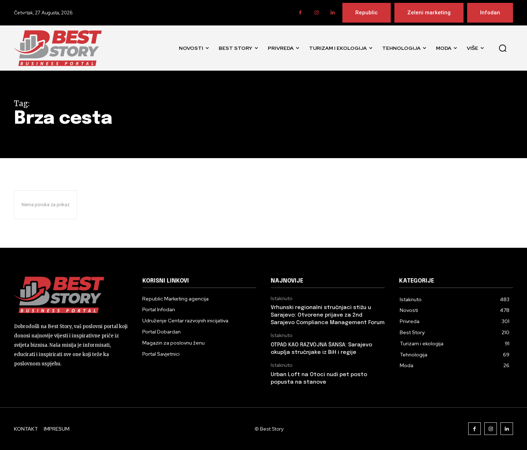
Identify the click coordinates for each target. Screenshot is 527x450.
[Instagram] (316, 12)
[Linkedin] (332, 12)
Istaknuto (282, 298)
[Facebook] (300, 12)
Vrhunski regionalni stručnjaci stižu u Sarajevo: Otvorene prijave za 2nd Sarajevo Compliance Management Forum (328, 315)
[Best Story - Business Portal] (58, 48)
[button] (502, 48)
